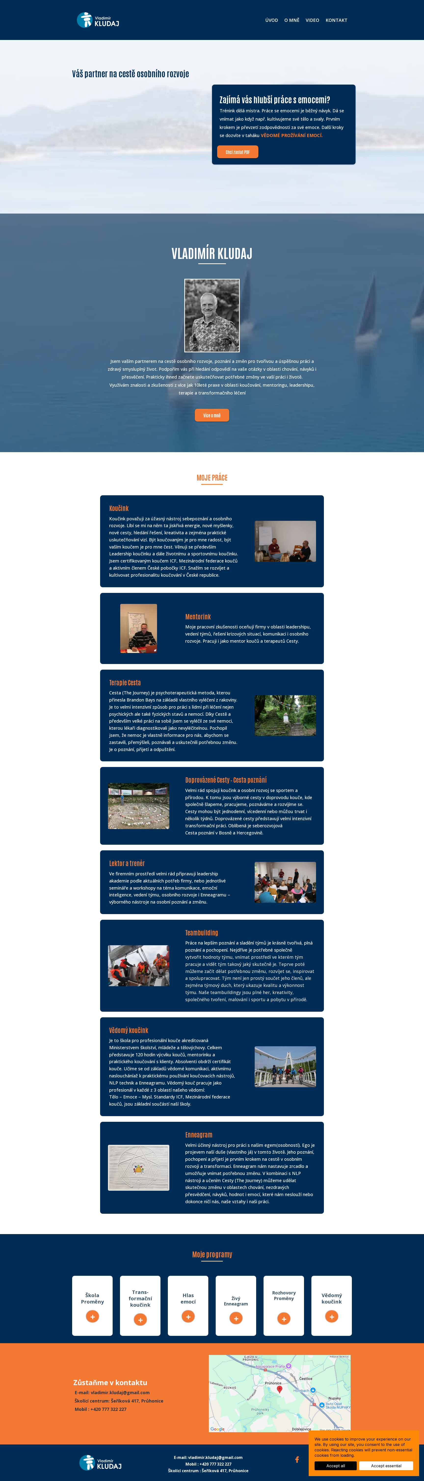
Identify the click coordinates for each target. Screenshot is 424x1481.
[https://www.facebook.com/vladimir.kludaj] (298, 1459)
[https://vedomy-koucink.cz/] (332, 1316)
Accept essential (386, 1465)
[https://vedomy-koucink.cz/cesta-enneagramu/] (236, 1318)
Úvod (271, 20)
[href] (280, 1393)
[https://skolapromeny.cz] (92, 1316)
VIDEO (312, 20)
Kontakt (336, 20)
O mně (291, 20)
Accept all (335, 1465)
